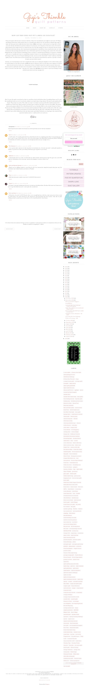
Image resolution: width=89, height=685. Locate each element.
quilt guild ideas (68, 568)
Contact (52, 27)
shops (76, 607)
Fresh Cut (66, 462)
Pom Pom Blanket (68, 548)
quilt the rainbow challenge (70, 572)
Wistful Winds (77, 658)
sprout (65, 618)
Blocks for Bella (68, 403)
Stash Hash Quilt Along (69, 629)
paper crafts (67, 535)
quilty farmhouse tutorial (70, 579)
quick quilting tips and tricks (71, 563)
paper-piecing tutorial (69, 537)
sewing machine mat (69, 607)
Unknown (11, 155)
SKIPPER (76, 610)
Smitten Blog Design (44, 680)
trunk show (78, 640)
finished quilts (67, 451)
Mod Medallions (68, 515)
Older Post (57, 228)
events (76, 440)
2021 (66, 275)
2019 (66, 279)
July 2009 (68, 325)
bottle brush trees (74, 409)
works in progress (74, 660)
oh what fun (75, 530)
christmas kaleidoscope (70, 423)
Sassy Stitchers (75, 585)
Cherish (75, 418)
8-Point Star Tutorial (69, 379)
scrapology (79, 592)
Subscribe (73, 142)
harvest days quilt (76, 478)
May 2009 (68, 329)
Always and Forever (68, 390)
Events (60, 27)
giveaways (74, 471)
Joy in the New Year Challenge (72, 316)
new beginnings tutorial (75, 528)
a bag (77, 379)
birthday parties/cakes (77, 401)
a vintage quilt (78, 381)
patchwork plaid (68, 539)
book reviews (78, 407)
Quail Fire (66, 561)
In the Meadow (67, 491)
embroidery (67, 440)
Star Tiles (66, 627)
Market (80, 508)
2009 (66, 296)
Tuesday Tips (67, 643)
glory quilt (66, 473)
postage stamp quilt (69, 555)
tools (65, 638)
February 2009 (70, 334)
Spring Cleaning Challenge (76, 616)
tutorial (66, 645)
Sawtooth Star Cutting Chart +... (73, 222)
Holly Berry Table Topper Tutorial (72, 482)
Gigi (74, 469)
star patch (66, 623)
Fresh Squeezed (74, 462)
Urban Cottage (74, 647)
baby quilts (80, 396)
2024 (66, 270)
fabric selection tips (69, 445)
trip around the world (69, 640)
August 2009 (69, 324)
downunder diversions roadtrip (71, 436)
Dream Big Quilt (68, 438)
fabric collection (77, 442)
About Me (43, 27)
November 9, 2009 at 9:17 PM (29, 165)
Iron (74, 493)
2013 (66, 289)
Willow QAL (76, 654)
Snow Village (74, 612)
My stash (66, 528)
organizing (73, 533)
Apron (81, 390)
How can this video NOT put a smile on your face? (74, 311)
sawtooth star (67, 588)
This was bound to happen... (72, 301)
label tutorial (77, 500)
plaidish (66, 546)
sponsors (66, 616)
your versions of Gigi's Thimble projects (73, 663)
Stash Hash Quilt (74, 627)
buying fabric (67, 414)
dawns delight (75, 431)
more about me (67, 522)
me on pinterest (68, 511)
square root (71, 618)
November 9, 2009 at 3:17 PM (18, 134)
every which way (68, 442)
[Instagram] (74, 155)
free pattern (67, 460)
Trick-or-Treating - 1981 (71, 318)
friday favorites (68, 464)
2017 (66, 282)
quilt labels (75, 568)
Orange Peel (67, 533)
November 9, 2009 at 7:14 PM (21, 155)
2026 (66, 266)
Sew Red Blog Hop (68, 605)
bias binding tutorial (69, 398)
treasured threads (72, 638)
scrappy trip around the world (71, 596)
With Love (66, 660)
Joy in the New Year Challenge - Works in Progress (73, 306)
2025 (66, 268)
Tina (10, 175)
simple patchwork (68, 610)
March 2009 (69, 332)
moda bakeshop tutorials (70, 517)
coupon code (74, 427)
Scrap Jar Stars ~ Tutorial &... (74, 250)
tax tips (72, 634)
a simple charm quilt (69, 381)
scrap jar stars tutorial (69, 592)
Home (27, 27)
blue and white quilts (69, 407)
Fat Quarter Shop (68, 449)
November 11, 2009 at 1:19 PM (23, 193)
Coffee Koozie (67, 425)
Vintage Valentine (68, 649)
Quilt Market (67, 570)
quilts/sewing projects (69, 577)
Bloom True (76, 403)
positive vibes (67, 550)
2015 (66, 286)
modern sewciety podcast (70, 519)
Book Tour (66, 409)
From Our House (68, 467)
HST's (65, 489)
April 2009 (68, 331)
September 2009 (70, 322)
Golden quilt (73, 473)
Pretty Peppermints (77, 557)
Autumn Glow (67, 394)
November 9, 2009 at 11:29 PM (19, 175)
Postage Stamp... (74, 236)
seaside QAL (67, 599)
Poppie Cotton (77, 548)
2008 (66, 338)
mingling (66, 513)
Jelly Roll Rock (67, 497)
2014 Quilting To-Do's (69, 374)
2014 (66, 288)
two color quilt (78, 645)
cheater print (74, 416)
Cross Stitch (67, 429)
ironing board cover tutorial (71, 495)
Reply (10, 130)
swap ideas (66, 634)
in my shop (78, 489)
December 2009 (70, 298)
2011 (66, 293)
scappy (74, 588)
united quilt (67, 647)
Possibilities (68, 303)
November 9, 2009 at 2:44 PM (22, 126)
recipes (70, 581)
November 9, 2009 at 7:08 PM (23, 146)
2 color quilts (67, 372)
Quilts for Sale (67, 574)
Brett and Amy (12, 193)
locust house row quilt (69, 504)
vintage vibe (77, 649)
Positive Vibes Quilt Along (70, 552)
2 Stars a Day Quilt (76, 372)
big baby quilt (78, 398)
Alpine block (73, 383)
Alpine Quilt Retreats (69, 387)
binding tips (67, 401)
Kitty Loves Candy (68, 500)
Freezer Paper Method (76, 460)
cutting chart (67, 431)
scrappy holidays (68, 594)
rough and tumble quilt (76, 583)
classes (78, 423)
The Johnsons (12, 146)
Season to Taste (68, 601)
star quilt (66, 625)
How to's (80, 486)
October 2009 (69, 320)
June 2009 (68, 327)
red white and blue (77, 581)
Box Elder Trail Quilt (69, 412)
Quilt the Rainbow (75, 570)
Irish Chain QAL (68, 493)
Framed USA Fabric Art (69, 458)
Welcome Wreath (68, 654)
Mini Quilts (72, 513)
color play (74, 425)
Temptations (67, 636)
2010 (66, 295)
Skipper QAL (67, 612)
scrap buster (80, 588)
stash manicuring (68, 632)
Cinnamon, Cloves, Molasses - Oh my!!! (73, 314)
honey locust (74, 486)
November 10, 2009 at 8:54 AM (20, 183)
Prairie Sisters (79, 555)
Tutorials (71, 645)
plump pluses (72, 546)
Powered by (70, 146)
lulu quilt (73, 506)
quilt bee (73, 566)
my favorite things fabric (70, 524)
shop (34, 27)
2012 (66, 291)
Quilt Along (66, 566)
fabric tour (78, 445)
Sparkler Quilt (75, 614)
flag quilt (66, 453)
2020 (66, 277)
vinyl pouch (66, 651)
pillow (74, 541)
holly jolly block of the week (70, 484)
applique (77, 390)
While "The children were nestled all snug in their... (74, 308)
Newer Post (9, 228)
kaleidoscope (75, 497)
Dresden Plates (77, 438)
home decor (67, 486)
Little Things (74, 502)
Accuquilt (66, 383)
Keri (10, 134)
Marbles (75, 508)
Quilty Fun (80, 579)
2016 (66, 284)
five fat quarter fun (77, 451)
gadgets (75, 467)
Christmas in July (68, 420)
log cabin (78, 504)
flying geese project (76, 456)
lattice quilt (67, 502)
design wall (66, 434)
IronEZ (78, 493)
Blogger (47, 684)
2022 (66, 273)
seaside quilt (74, 599)
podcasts (78, 546)
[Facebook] (72, 155)
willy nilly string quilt (69, 656)
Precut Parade (67, 557)
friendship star (77, 464)
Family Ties (66, 447)
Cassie (10, 183)
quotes (65, 581)
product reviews (68, 559)
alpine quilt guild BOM (69, 385)
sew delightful (67, 603)
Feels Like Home (78, 449)
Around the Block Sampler (70, 392)
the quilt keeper (75, 636)
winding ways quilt (68, 658)
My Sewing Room (75, 526)
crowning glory (75, 429)
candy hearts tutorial (77, 414)
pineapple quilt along (77, 544)
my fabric (74, 522)
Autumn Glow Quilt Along (70, 396)
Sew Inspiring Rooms (77, 603)
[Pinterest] (75, 155)
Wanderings (73, 651)
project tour (76, 559)
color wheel (66, 427)
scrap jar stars (67, 590)
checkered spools (68, 418)
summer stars (77, 632)
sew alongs (76, 601)
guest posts (77, 475)
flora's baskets (73, 453)
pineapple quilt (67, 544)
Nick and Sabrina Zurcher (15, 165)
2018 (66, 280)
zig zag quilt (67, 666)
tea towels (78, 634)
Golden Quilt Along (68, 475)
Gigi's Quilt (79, 469)
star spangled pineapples (76, 625)
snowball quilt (67, 614)
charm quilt (66, 416)
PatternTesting (67, 541)
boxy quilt (77, 412)
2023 (66, 272)
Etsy (72, 440)
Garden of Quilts (68, 469)
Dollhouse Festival (75, 434)
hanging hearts (67, 478)
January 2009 (69, 336)
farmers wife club (75, 447)
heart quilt (66, 480)
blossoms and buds (68, 405)
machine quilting (68, 508)
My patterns (67, 526)
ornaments (80, 533)
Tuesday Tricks (75, 643)
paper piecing (74, 535)
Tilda (82, 636)
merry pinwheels (77, 511)
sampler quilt (67, 585)
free (77, 458)
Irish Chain (75, 491)
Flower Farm (67, 456)
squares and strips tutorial (70, 621)
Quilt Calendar (79, 566)
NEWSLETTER (67, 530)
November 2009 (70, 300)
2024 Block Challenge (69, 376)
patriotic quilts (77, 539)
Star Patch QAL (74, 623)
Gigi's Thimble (67, 471)
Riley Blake (66, 583)
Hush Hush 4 (71, 489)
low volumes (67, 506)
